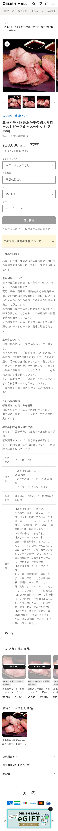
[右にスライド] (54, 102)
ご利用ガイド (10, 756)
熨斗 (4, 187)
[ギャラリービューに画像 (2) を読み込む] (28, 101)
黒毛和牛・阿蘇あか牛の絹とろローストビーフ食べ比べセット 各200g (14, 742)
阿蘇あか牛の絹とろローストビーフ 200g (39, 691)
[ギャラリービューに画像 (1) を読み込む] (14, 101)
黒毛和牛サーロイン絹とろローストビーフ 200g (13, 691)
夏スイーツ (37, 11)
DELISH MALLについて (16, 765)
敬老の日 (22, 11)
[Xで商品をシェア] (12, 634)
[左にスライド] (3, 102)
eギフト (52, 11)
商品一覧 (9, 11)
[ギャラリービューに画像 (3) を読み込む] (43, 101)
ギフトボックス (10, 159)
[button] (34, 3)
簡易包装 (6, 173)
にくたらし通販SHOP (14, 115)
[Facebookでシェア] (6, 634)
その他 (6, 773)
